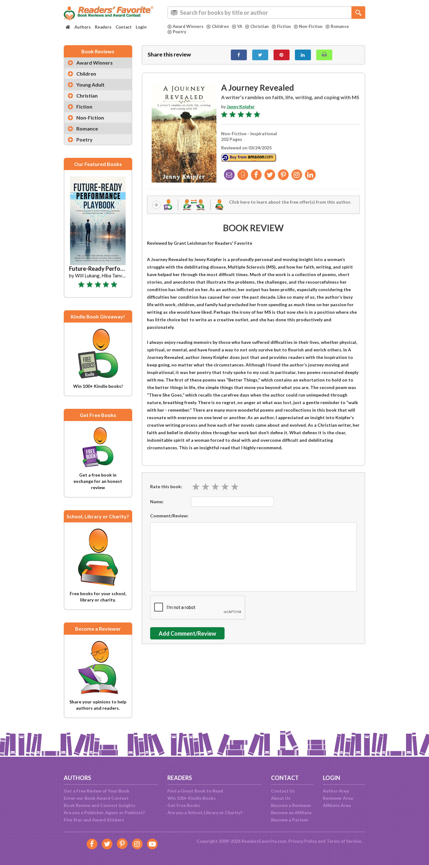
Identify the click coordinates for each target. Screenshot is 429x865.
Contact (124, 26)
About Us (281, 798)
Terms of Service (344, 841)
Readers (103, 26)
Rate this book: (166, 486)
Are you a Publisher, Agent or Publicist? (104, 812)
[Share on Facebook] (239, 55)
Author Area (336, 790)
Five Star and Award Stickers (94, 819)
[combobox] (266, 12)
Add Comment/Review (187, 633)
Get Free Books (183, 805)
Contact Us (283, 790)
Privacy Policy (302, 841)
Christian (259, 26)
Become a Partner (289, 819)
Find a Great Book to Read (195, 790)
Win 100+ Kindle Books (191, 798)
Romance (340, 26)
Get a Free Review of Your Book (96, 790)
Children (220, 26)
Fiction (284, 26)
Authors (82, 26)
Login (141, 26)
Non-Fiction (311, 26)
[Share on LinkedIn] (303, 55)
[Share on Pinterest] (282, 55)
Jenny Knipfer (241, 106)
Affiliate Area (337, 805)
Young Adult (90, 85)
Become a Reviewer (291, 805)
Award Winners (188, 26)
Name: (157, 501)
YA (239, 26)
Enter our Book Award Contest (96, 798)
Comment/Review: (169, 515)
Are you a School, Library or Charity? (204, 812)
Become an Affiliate (291, 812)
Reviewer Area (338, 798)
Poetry (179, 31)
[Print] (324, 55)
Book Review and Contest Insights (99, 805)
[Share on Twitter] (260, 55)
